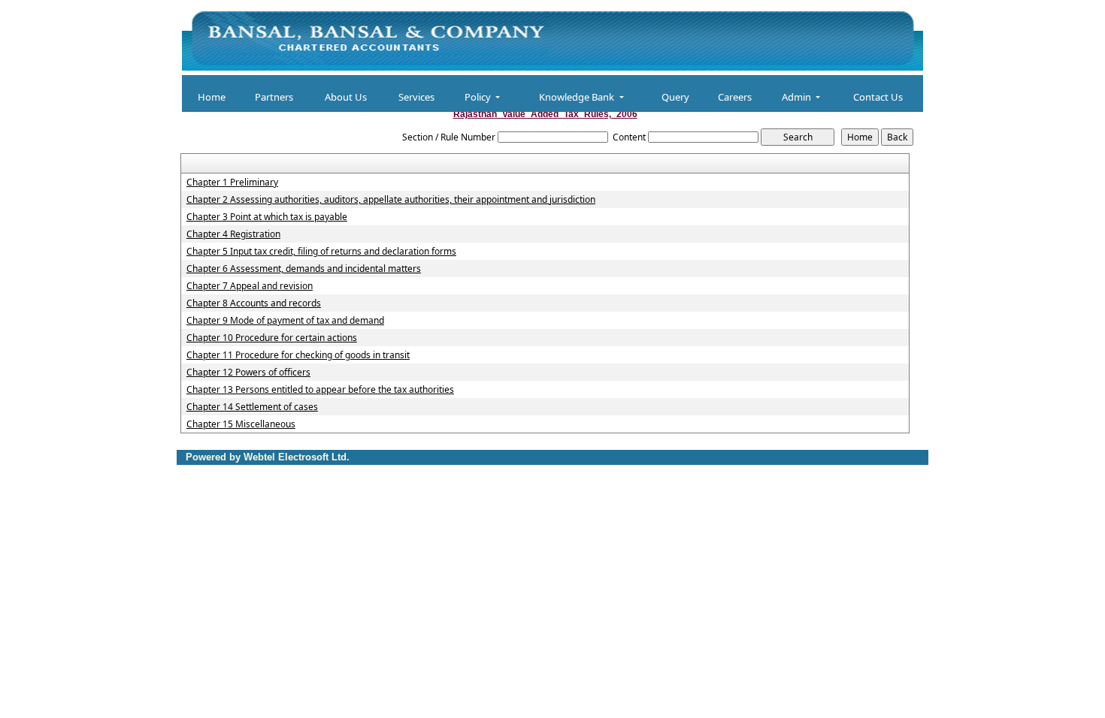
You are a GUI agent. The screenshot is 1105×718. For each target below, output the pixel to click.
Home (212, 97)
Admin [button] (797, 97)
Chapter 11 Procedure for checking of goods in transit (298, 355)
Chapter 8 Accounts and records (253, 303)
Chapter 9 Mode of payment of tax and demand (285, 321)
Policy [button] (479, 97)
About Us (346, 97)
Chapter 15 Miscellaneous (240, 424)
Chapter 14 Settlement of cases (252, 407)
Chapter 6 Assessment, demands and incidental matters (303, 269)
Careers (735, 97)
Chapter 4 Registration (233, 234)
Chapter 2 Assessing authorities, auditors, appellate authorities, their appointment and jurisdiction (390, 200)
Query (675, 97)
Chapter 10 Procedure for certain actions (271, 338)
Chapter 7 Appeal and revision (249, 286)
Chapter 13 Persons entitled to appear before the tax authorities (320, 390)
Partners (274, 97)
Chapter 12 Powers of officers (248, 373)
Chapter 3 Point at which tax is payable (266, 217)
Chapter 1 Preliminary (232, 182)
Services (416, 97)
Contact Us (878, 97)
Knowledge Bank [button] (577, 97)
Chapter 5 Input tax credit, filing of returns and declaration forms (321, 252)
